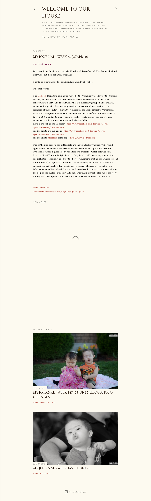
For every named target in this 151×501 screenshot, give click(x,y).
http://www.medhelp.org (82, 137)
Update (81, 191)
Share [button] (35, 187)
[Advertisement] (75, 300)
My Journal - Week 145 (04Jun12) (61, 468)
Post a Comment (47, 402)
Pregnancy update (69, 191)
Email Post (44, 187)
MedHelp (42, 95)
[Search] (116, 8)
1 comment (45, 473)
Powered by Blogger (78, 492)
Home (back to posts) (55, 36)
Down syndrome (46, 191)
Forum (57, 191)
